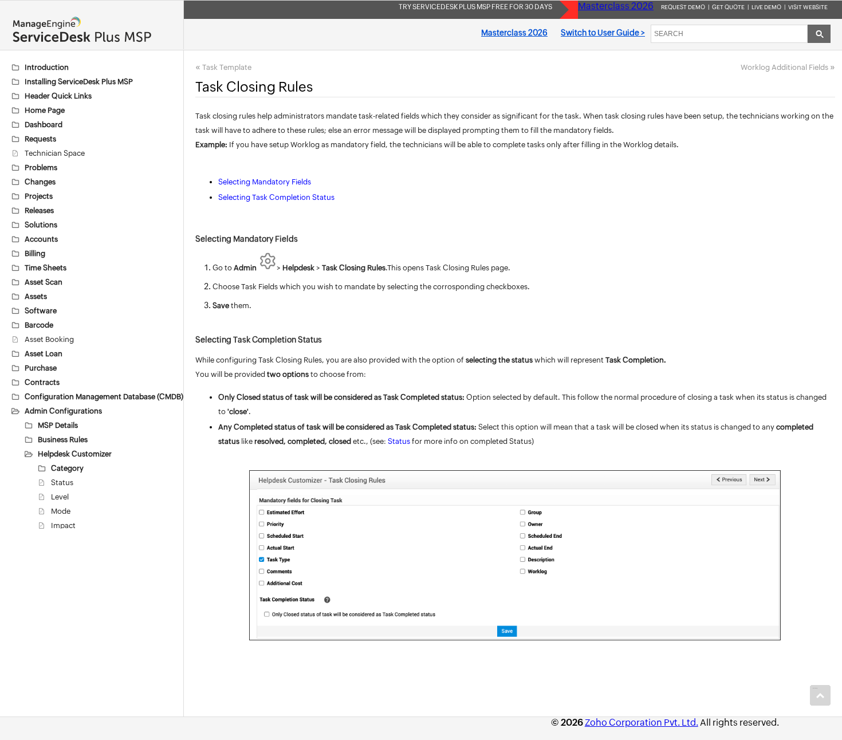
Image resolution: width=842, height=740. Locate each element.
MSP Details (58, 425)
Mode (60, 511)
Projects (39, 196)
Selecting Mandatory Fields (264, 182)
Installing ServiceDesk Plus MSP (79, 81)
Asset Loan (43, 353)
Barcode (39, 325)
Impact (63, 525)
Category (67, 468)
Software (41, 310)
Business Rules (63, 439)
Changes (40, 182)
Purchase (41, 368)
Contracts (42, 382)
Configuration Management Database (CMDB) (104, 396)
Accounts (41, 239)
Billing (35, 253)
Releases (39, 210)
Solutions (41, 225)
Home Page (45, 110)
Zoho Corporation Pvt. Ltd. (641, 722)
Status (62, 482)
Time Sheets (45, 267)
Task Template (226, 67)
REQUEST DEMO (683, 7)
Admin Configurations (63, 411)
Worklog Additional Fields (784, 67)
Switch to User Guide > (603, 32)
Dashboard (43, 124)
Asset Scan (43, 282)
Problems (41, 167)
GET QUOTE (728, 7)
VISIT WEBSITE (808, 7)
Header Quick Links (58, 96)
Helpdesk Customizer (75, 454)
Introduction (47, 67)
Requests (40, 139)
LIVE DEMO (766, 7)
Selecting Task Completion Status (276, 197)
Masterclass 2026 (616, 6)
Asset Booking (49, 339)
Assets (36, 296)
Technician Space (55, 153)
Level (60, 497)
